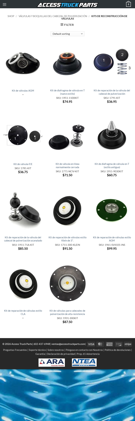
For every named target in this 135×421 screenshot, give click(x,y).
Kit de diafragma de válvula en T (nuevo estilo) (67, 92)
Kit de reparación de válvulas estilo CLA (23, 312)
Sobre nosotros (56, 349)
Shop (11, 16)
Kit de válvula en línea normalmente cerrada (67, 165)
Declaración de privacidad (61, 353)
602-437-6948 (42, 343)
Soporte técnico (37, 349)
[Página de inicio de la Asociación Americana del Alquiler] (52, 362)
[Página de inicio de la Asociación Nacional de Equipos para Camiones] (84, 362)
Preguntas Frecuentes (15, 349)
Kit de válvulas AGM (23, 90)
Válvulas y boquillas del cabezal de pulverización (53, 16)
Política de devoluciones (118, 349)
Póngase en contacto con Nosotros (84, 349)
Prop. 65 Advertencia (88, 353)
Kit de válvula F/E (23, 164)
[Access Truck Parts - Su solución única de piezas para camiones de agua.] (67, 4)
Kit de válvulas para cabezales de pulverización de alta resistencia (67, 312)
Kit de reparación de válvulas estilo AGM (112, 239)
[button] (4, 4)
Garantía (40, 353)
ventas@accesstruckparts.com (68, 343)
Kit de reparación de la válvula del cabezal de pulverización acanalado (23, 239)
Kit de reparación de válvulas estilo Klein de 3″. (67, 239)
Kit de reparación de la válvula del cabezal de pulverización (112, 92)
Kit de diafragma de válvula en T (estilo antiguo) (112, 165)
